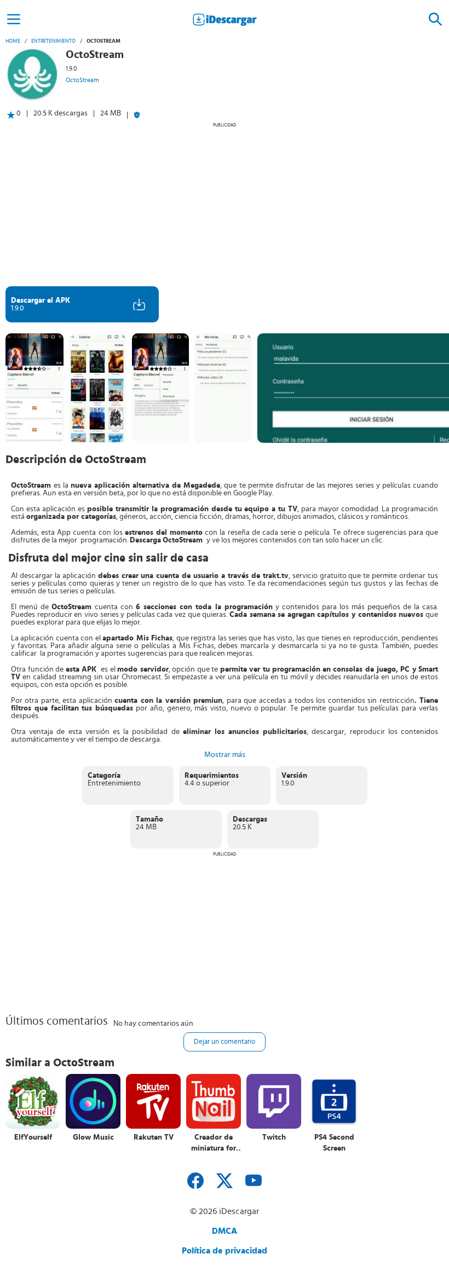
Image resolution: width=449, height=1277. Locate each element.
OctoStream (82, 80)
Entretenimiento (53, 41)
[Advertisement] (224, 204)
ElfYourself (33, 1137)
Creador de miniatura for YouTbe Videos (213, 1143)
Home (12, 41)
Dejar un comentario (224, 1041)
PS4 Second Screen (334, 1143)
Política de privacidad (224, 1250)
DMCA (224, 1231)
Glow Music (93, 1137)
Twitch (274, 1137)
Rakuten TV (154, 1137)
